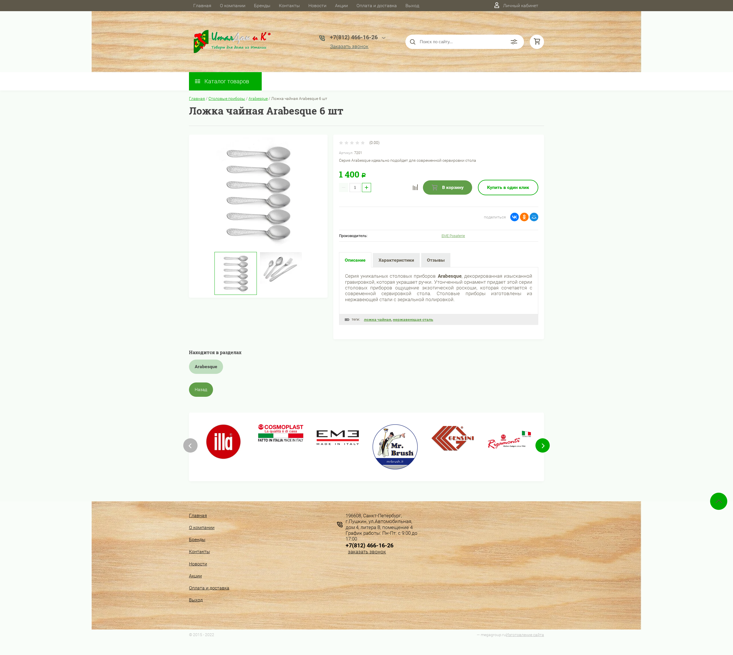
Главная (202, 5)
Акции (341, 5)
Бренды (262, 5)
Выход (412, 5)
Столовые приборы (226, 98)
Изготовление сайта (525, 634)
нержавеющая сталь (413, 319)
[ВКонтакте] (514, 217)
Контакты (289, 5)
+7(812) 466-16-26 (369, 545)
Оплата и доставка (376, 5)
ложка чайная (377, 319)
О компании (232, 5)
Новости (317, 5)
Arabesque (258, 98)
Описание (355, 260)
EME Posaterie (453, 236)
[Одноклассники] (524, 217)
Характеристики (396, 260)
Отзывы (436, 260)
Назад (201, 389)
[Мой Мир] (534, 217)
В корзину (452, 187)
